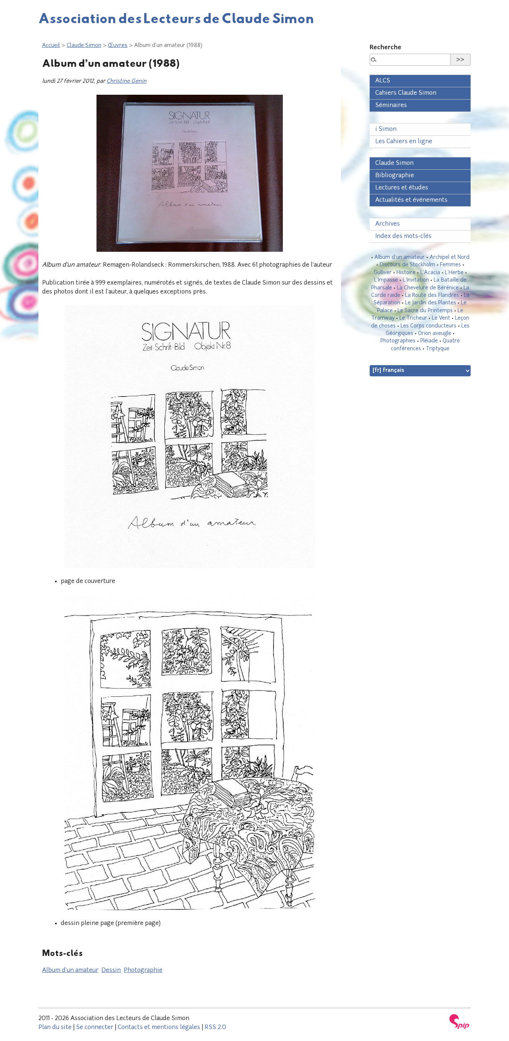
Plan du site (55, 1028)
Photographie (143, 970)
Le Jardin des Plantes (430, 303)
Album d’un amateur (70, 970)
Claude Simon (84, 45)
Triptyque (437, 349)
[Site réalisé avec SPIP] (459, 1021)
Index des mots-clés (403, 236)
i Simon (385, 129)
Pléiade (429, 341)
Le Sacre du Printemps (425, 310)
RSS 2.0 (215, 1028)
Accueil (51, 45)
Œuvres (117, 45)
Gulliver (383, 272)
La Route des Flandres (432, 295)
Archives (387, 224)
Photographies (397, 341)
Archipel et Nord (450, 257)
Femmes (450, 265)
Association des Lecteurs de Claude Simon (176, 18)
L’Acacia (430, 272)
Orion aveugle (434, 333)
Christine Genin (126, 81)
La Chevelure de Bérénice (428, 288)
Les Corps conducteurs (428, 326)
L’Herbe (454, 272)
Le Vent (441, 318)
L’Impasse (386, 280)
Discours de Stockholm (407, 265)
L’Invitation (416, 280)
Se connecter (94, 1028)
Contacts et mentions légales (159, 1028)
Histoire (405, 272)
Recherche (385, 48)
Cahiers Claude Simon (405, 93)
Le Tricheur (413, 318)
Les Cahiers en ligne (403, 142)
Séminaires (391, 106)
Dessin (111, 970)
